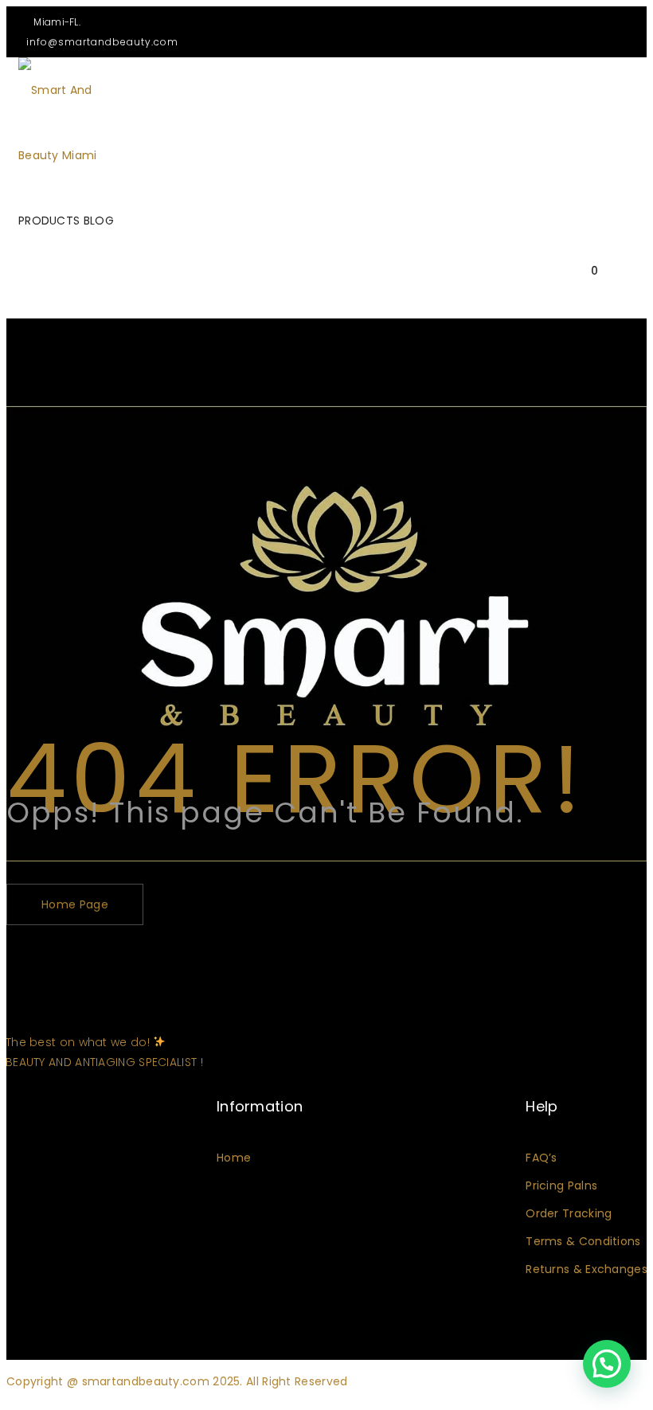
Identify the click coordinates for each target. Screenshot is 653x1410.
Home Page (74, 904)
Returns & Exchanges (586, 1269)
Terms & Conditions (583, 1241)
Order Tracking (569, 1213)
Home (234, 1158)
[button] (607, 1364)
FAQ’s (541, 1158)
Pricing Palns (561, 1185)
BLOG (99, 220)
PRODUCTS (49, 220)
